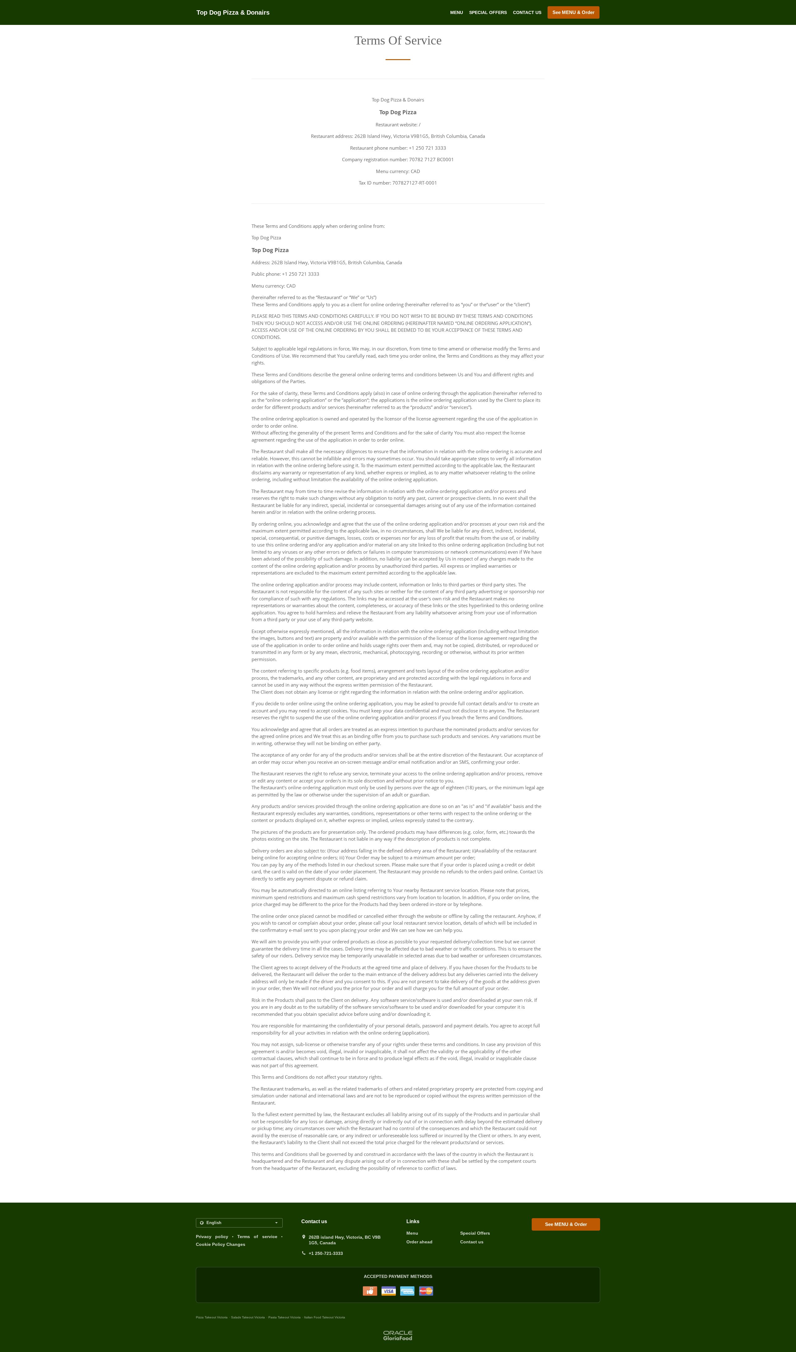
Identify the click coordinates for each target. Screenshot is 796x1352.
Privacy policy (212, 1236)
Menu (456, 12)
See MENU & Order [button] (574, 12)
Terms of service (257, 1236)
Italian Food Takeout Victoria (324, 1317)
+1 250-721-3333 (326, 1253)
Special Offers (488, 12)
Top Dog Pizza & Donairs (233, 12)
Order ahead (419, 1241)
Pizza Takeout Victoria (212, 1317)
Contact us (527, 12)
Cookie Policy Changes (220, 1244)
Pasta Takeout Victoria (284, 1317)
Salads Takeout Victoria (248, 1317)
